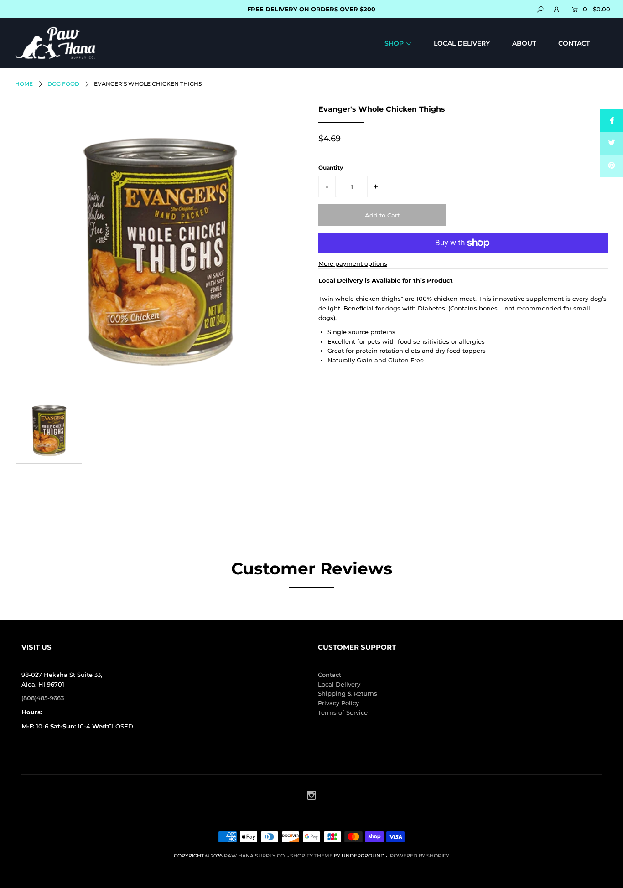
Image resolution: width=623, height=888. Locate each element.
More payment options (352, 263)
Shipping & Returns (347, 693)
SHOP (394, 43)
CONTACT (574, 43)
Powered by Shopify (419, 855)
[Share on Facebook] (611, 120)
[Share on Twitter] (611, 143)
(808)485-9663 (42, 698)
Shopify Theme (311, 855)
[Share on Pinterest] (611, 166)
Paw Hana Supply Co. (255, 855)
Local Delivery (339, 684)
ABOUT (524, 43)
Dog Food (63, 83)
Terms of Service (343, 712)
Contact (329, 674)
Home (24, 83)
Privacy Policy (338, 703)
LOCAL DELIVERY (462, 43)
